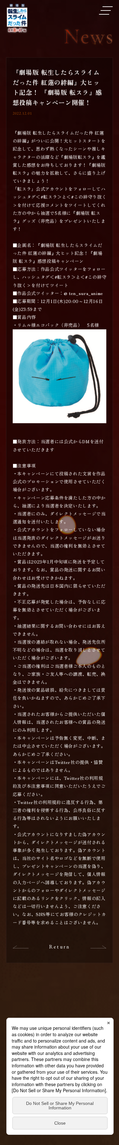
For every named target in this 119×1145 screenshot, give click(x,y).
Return (59, 947)
